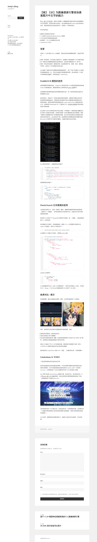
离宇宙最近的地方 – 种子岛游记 (15, 43)
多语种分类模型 (72, 104)
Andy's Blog (13, 6)
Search (9, 15)
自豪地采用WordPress (45, 538)
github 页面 (71, 87)
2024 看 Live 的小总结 (13, 40)
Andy (50, 429)
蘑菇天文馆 (10, 53)
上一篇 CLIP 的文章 (47, 21)
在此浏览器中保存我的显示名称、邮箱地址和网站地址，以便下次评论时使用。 (60, 494)
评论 (41, 452)
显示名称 (42, 474)
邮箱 (41, 480)
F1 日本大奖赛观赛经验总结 (14, 45)
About (9, 27)
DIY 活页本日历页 (12, 41)
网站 (41, 487)
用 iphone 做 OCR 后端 (48, 376)
